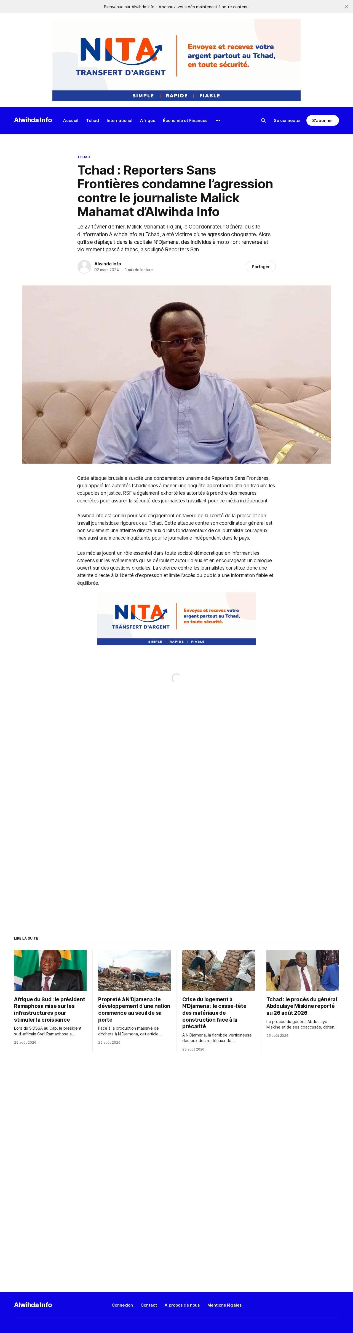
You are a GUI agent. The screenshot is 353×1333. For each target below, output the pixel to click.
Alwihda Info (33, 120)
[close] (346, 6)
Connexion (122, 1305)
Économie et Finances (185, 120)
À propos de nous (182, 1305)
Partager (261, 266)
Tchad (92, 120)
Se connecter (287, 120)
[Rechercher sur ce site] (263, 120)
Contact (149, 1305)
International (119, 120)
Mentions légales (224, 1305)
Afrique (147, 120)
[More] (217, 120)
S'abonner (322, 120)
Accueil (70, 120)
